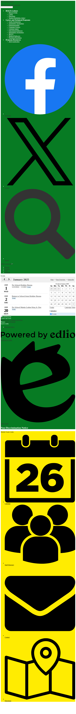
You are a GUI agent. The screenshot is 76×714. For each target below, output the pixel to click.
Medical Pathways (14, 36)
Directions (12, 16)
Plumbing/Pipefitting (15, 38)
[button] (12, 11)
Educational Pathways (16, 31)
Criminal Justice (14, 29)
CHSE (11, 14)
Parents (7, 267)
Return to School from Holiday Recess (26, 296)
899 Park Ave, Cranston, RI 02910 (11, 320)
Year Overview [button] (60, 279)
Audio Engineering (15, 22)
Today (51, 307)
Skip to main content (7, 1)
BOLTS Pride (13, 13)
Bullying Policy (10, 327)
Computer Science (14, 27)
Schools (7, 269)
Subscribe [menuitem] (71, 279)
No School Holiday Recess (22, 285)
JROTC (11, 34)
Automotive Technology (16, 23)
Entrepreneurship (14, 25)
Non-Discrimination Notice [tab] (14, 428)
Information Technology (16, 32)
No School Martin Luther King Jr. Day (26, 307)
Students (7, 272)
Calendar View (70, 307)
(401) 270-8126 (10, 322)
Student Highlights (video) (17, 18)
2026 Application (14, 42)
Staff (6, 271)
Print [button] (52, 279)
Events (54, 314)
